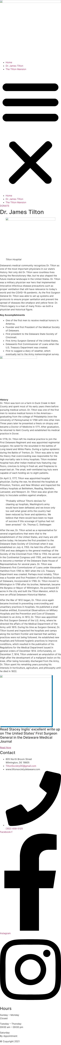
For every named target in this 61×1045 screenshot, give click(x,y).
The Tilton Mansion (16, 69)
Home (9, 62)
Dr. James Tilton (14, 65)
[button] (30, 132)
